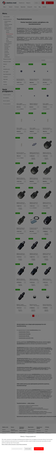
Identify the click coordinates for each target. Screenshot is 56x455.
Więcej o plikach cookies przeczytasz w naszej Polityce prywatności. (14, 444)
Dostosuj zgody (28, 448)
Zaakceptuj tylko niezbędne (17, 448)
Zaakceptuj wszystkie (39, 448)
